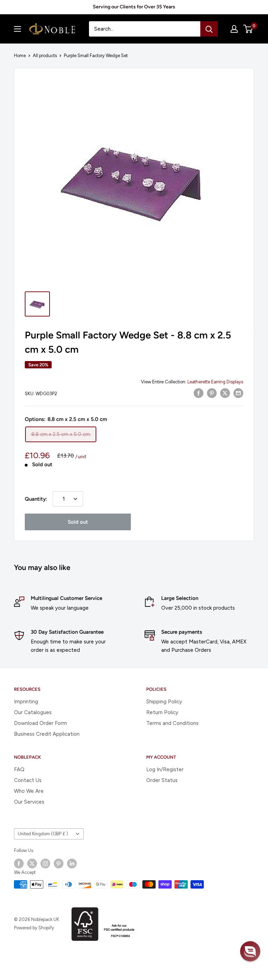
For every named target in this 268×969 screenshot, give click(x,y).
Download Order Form (40, 723)
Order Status (162, 780)
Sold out (78, 522)
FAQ (19, 769)
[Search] (209, 29)
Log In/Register (165, 769)
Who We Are (29, 791)
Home (20, 55)
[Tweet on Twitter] (225, 393)
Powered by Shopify (34, 927)
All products (45, 55)
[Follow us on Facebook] (19, 863)
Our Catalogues (33, 712)
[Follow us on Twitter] (32, 863)
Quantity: (36, 499)
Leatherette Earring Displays (215, 381)
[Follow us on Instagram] (45, 863)
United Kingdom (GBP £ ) (43, 833)
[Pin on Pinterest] (212, 393)
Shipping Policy (164, 701)
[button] (250, 951)
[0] (248, 29)
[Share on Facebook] (198, 393)
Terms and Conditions (172, 723)
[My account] (234, 29)
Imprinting (26, 701)
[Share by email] (238, 393)
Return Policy (162, 712)
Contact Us (28, 780)
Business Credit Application (47, 734)
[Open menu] (17, 29)
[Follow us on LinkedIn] (72, 863)
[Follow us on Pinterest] (59, 863)
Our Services (29, 802)
